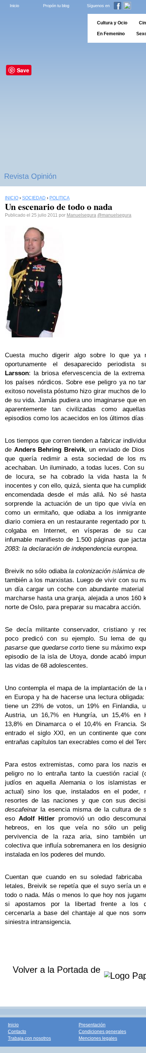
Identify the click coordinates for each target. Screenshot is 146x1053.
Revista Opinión (30, 176)
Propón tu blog (56, 5)
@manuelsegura (114, 215)
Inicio (14, 5)
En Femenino (111, 33)
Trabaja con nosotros (29, 1038)
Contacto (17, 1031)
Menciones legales (98, 1038)
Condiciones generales (102, 1031)
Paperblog (41, 28)
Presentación (92, 1025)
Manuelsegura (81, 215)
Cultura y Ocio (112, 22)
